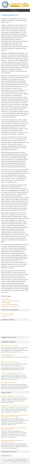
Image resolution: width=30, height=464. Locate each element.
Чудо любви (6, 299)
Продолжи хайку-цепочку (7, 355)
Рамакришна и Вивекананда (8, 382)
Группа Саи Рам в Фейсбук (7, 315)
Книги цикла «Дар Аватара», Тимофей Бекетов (13, 396)
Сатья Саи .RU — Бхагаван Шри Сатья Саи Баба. (17, 459)
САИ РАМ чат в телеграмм (7, 313)
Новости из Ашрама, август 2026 (9, 345)
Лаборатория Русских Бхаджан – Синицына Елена (14, 406)
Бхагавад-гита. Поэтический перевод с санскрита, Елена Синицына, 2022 (14, 428)
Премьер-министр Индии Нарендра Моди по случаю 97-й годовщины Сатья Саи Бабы (14, 416)
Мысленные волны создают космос (12, 306)
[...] (22, 352)
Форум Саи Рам (5, 316)
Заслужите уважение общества (10, 304)
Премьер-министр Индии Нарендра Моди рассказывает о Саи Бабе (12, 441)
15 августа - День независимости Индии (11, 373)
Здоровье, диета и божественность (12, 300)
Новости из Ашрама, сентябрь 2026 (10, 362)
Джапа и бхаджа (7, 302)
